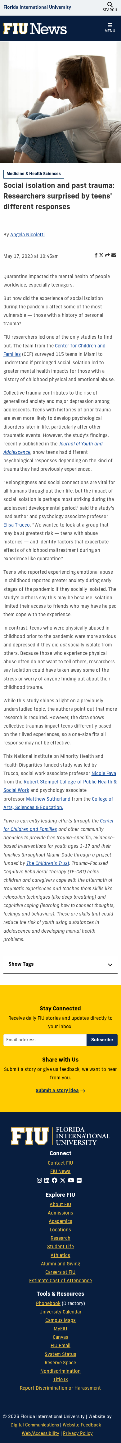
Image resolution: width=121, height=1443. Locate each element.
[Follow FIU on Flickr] (80, 1181)
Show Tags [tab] (21, 964)
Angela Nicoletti (27, 235)
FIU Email (60, 1346)
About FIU (60, 1205)
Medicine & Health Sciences (34, 174)
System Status (60, 1354)
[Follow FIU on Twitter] (64, 1181)
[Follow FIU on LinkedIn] (48, 1181)
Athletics (60, 1256)
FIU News (60, 1172)
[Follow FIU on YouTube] (72, 1181)
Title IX (60, 1380)
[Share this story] (106, 255)
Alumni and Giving (60, 1264)
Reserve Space (60, 1363)
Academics (60, 1222)
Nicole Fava (104, 774)
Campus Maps (60, 1320)
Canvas (60, 1337)
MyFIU (60, 1329)
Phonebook (48, 1304)
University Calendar (60, 1312)
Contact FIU (60, 1163)
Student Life (60, 1247)
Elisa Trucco (16, 525)
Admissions (60, 1213)
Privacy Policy (78, 1433)
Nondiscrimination (60, 1371)
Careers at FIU (60, 1272)
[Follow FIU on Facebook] (56, 1181)
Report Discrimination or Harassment (60, 1388)
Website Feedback (82, 1425)
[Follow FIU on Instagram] (40, 1181)
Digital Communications (35, 1425)
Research (60, 1238)
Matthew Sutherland (48, 799)
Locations (60, 1230)
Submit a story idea (57, 1091)
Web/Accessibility (40, 1433)
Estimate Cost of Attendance (60, 1281)
